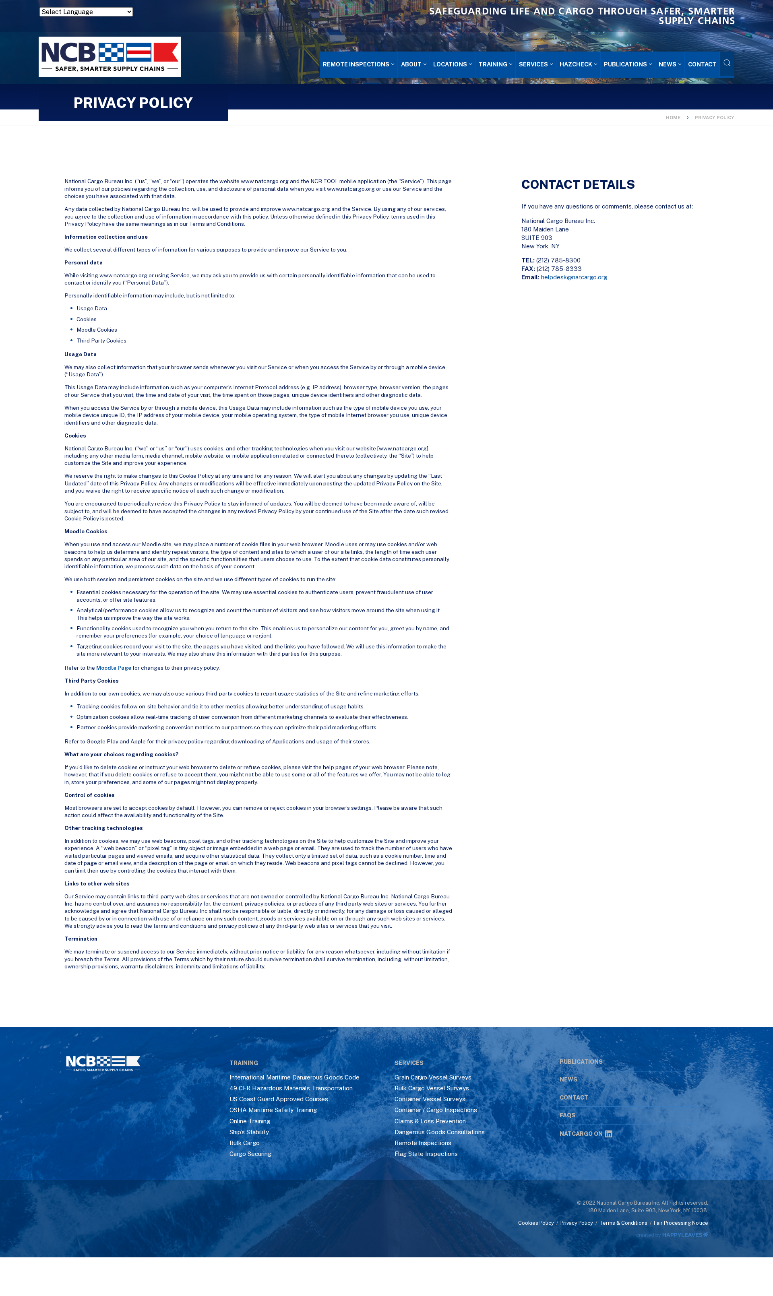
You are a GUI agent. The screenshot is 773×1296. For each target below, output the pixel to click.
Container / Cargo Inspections (436, 1109)
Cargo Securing (250, 1153)
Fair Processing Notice (681, 1223)
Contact (702, 64)
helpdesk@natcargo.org (574, 277)
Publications (625, 64)
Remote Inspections (423, 1142)
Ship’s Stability (249, 1132)
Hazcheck (576, 64)
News (667, 64)
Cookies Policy (536, 1223)
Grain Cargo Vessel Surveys (433, 1077)
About (411, 64)
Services (533, 64)
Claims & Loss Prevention (430, 1121)
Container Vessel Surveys (430, 1099)
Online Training (249, 1121)
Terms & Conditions (623, 1223)
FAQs (567, 1115)
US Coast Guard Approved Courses (278, 1099)
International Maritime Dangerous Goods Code (294, 1077)
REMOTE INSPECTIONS (356, 64)
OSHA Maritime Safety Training (273, 1109)
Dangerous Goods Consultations (440, 1132)
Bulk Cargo (244, 1142)
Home (673, 117)
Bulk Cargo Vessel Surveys (432, 1088)
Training (493, 64)
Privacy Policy (576, 1223)
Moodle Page (113, 668)
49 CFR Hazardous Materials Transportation (291, 1088)
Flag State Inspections (426, 1153)
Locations (450, 64)
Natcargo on (581, 1134)
